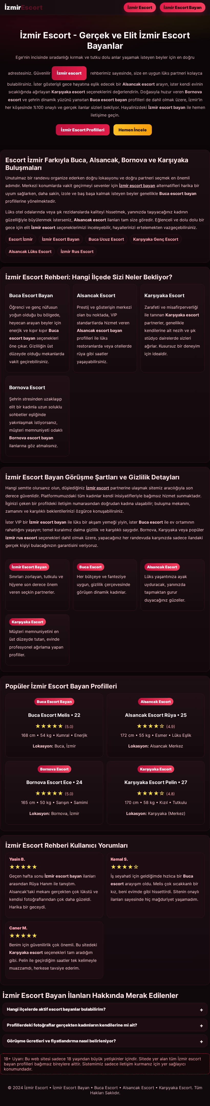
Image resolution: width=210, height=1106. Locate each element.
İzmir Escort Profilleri (82, 129)
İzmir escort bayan (137, 185)
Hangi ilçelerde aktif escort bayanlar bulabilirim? (56, 1009)
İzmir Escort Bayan (183, 7)
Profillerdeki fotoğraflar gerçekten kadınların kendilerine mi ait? (72, 1025)
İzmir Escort (140, 7)
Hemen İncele (133, 129)
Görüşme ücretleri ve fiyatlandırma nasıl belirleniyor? (61, 1040)
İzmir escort (69, 73)
